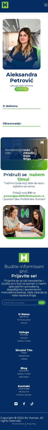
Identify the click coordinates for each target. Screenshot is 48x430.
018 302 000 (24, 392)
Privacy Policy (31, 424)
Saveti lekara (24, 371)
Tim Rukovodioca (24, 320)
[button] (45, 5)
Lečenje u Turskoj (24, 341)
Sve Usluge (24, 335)
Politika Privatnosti (24, 395)
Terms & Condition (18, 424)
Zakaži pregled (24, 389)
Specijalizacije (24, 356)
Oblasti (24, 353)
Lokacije (24, 359)
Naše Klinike (24, 317)
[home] (5, 5)
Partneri (24, 323)
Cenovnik (24, 338)
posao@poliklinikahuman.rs (24, 196)
